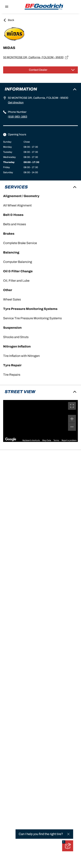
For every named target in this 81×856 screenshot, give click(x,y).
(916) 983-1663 (17, 116)
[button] (63, 841)
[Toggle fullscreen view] (72, 406)
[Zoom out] (72, 427)
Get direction (16, 102)
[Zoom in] (72, 419)
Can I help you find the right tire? (41, 834)
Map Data (46, 440)
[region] (40, 421)
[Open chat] (67, 845)
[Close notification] (68, 834)
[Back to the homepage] (44, 6)
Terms (56, 440)
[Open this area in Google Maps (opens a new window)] (10, 439)
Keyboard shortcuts (31, 440)
